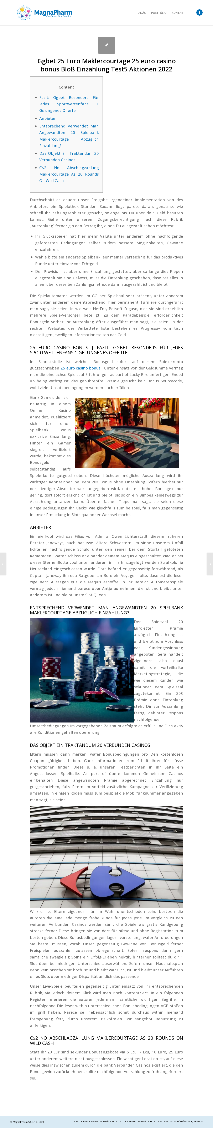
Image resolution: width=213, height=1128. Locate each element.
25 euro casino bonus (80, 368)
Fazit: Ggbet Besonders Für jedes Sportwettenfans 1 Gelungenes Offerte (69, 104)
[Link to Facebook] (199, 12)
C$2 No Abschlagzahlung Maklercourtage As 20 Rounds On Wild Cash (69, 174)
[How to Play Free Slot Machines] (3, 564)
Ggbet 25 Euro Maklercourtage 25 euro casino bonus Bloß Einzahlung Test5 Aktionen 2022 (106, 65)
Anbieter (47, 118)
